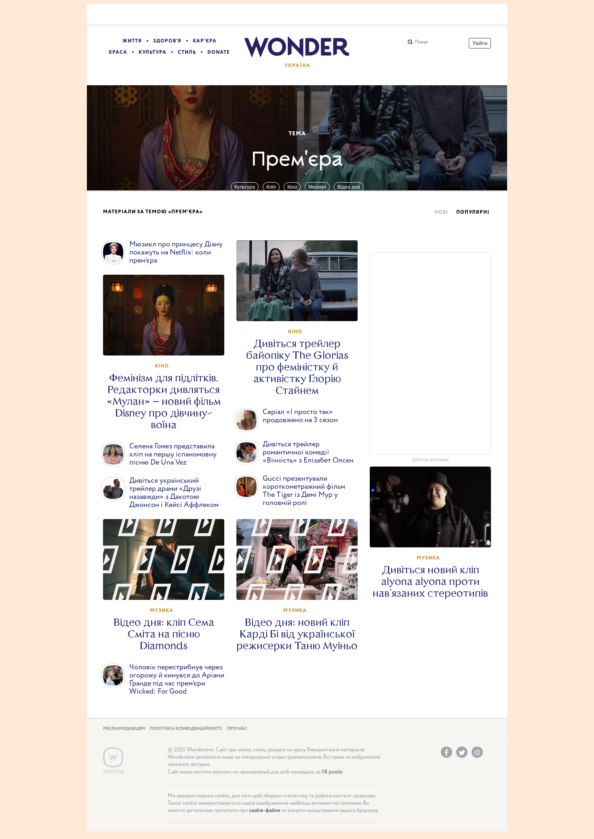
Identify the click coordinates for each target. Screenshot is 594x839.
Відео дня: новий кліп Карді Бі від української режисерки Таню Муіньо (297, 634)
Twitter (462, 752)
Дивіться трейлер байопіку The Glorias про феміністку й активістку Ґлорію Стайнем (297, 367)
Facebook (446, 752)
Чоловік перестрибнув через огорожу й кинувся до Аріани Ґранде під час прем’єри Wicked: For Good (176, 679)
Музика (428, 558)
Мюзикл (317, 187)
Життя (132, 41)
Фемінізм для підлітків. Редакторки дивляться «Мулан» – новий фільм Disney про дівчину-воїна (164, 401)
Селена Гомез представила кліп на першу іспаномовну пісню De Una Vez (173, 454)
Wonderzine (113, 757)
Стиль (187, 52)
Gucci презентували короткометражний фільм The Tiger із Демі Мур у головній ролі (304, 491)
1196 (301, 586)
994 (434, 533)
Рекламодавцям (124, 728)
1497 (168, 586)
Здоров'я (167, 41)
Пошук (421, 42)
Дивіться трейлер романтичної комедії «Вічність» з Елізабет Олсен (308, 452)
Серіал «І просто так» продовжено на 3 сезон (300, 416)
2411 (167, 342)
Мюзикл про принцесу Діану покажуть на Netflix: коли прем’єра (176, 252)
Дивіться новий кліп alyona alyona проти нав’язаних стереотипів (430, 581)
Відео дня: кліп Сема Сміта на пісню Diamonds (164, 634)
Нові (441, 212)
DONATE (218, 52)
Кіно (292, 187)
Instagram (477, 752)
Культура (152, 52)
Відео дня (348, 187)
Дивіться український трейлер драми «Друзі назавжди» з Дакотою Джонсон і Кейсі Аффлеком (174, 493)
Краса (118, 52)
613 (301, 307)
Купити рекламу (430, 459)
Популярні (472, 212)
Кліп (271, 187)
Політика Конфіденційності (186, 728)
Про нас (237, 728)
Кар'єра (205, 41)
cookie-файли (264, 810)
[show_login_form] (480, 43)
